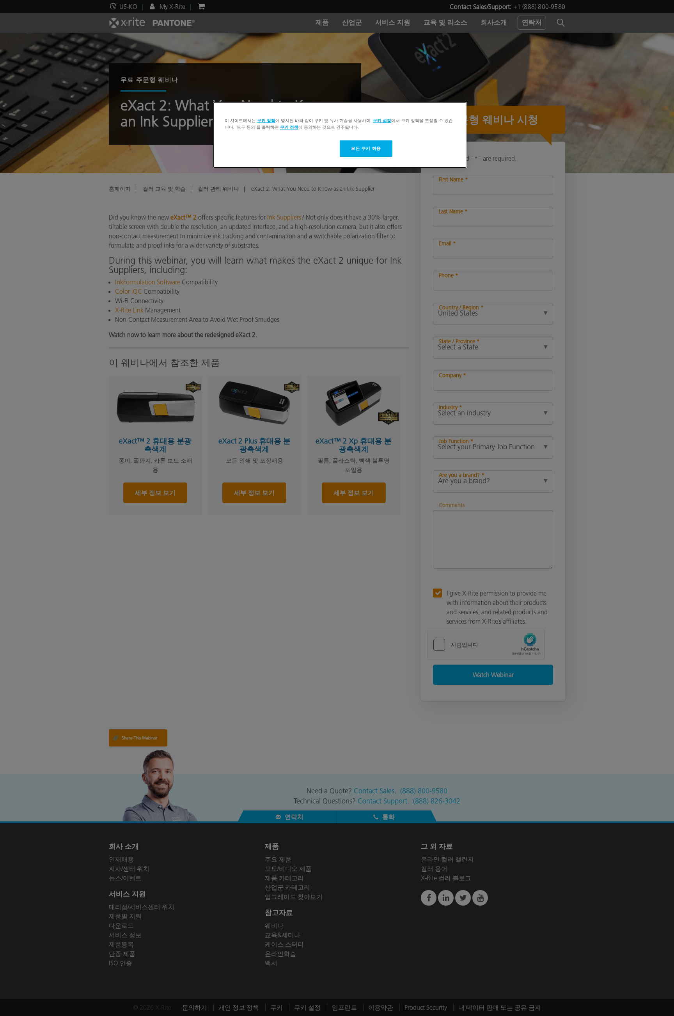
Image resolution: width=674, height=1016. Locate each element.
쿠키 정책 (266, 120)
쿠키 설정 (382, 120)
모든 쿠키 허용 (366, 148)
